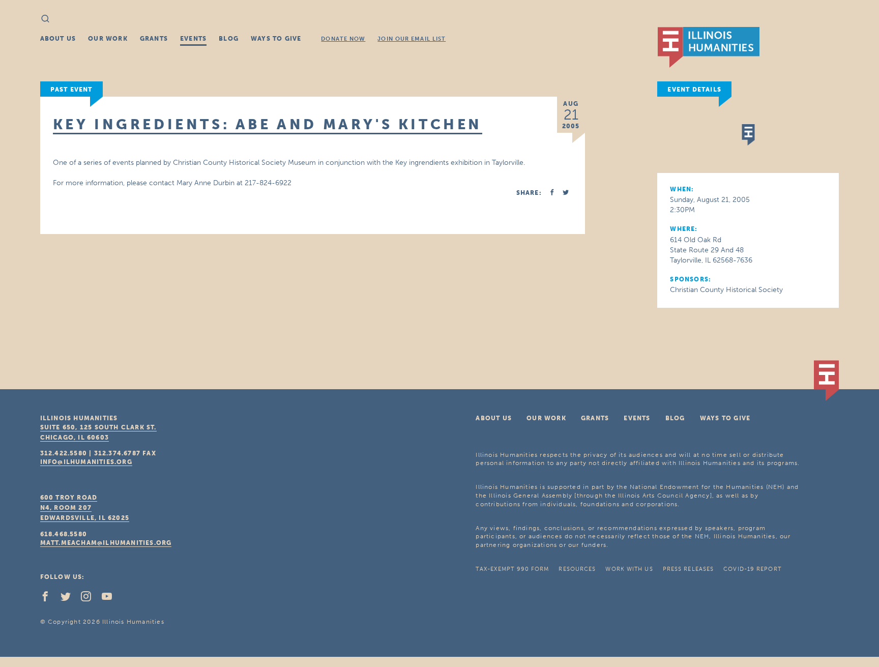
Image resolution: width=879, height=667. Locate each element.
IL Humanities (708, 47)
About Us (58, 38)
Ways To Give (276, 38)
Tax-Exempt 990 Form (512, 569)
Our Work (108, 38)
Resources (577, 569)
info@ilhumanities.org (86, 462)
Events (193, 38)
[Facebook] (49, 598)
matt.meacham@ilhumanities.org (106, 542)
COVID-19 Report (752, 569)
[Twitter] (70, 598)
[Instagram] (90, 598)
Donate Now (343, 39)
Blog (229, 38)
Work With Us (629, 569)
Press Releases (688, 569)
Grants (154, 38)
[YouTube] (111, 598)
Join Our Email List (411, 39)
